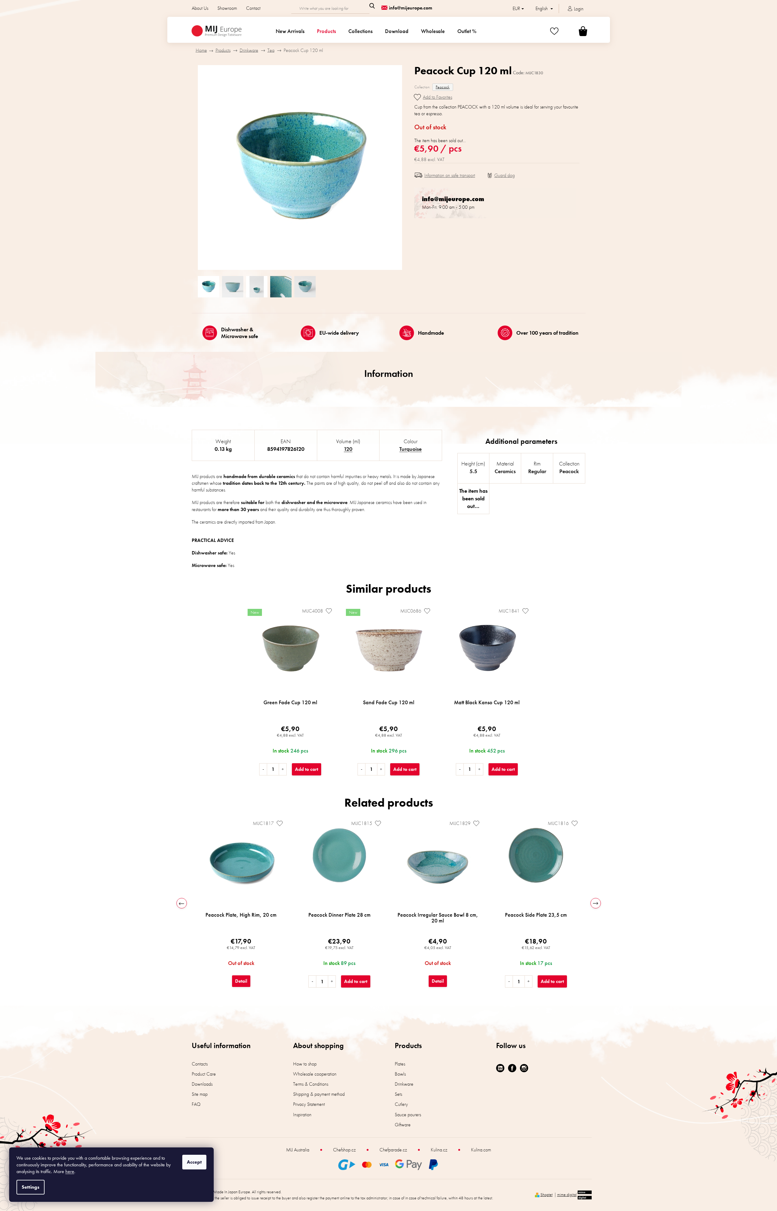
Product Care (204, 1074)
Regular (537, 471)
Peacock (443, 87)
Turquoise (410, 448)
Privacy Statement (309, 1104)
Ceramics (505, 471)
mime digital (567, 1194)
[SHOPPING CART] (575, 31)
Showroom (227, 8)
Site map (200, 1094)
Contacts (200, 1064)
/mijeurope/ (524, 1068)
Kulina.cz (439, 1150)
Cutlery (401, 1104)
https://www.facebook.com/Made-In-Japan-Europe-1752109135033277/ (512, 1068)
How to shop (305, 1064)
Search (372, 6)
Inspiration (302, 1114)
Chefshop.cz (344, 1150)
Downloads (202, 1084)
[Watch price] (501, 175)
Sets (398, 1094)
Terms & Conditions (310, 1084)
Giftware (403, 1124)
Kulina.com (481, 1150)
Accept (194, 1162)
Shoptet (546, 1194)
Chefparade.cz (393, 1150)
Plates (400, 1064)
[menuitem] (290, 31)
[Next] (595, 903)
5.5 (473, 471)
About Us (200, 8)
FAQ (196, 1104)
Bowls (400, 1074)
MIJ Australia (297, 1150)
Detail (241, 981)
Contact (253, 8)
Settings (30, 1187)
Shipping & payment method (319, 1094)
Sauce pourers (408, 1114)
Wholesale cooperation (314, 1074)
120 (348, 448)
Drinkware (404, 1084)
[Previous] (181, 903)
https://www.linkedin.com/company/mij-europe (500, 1068)
